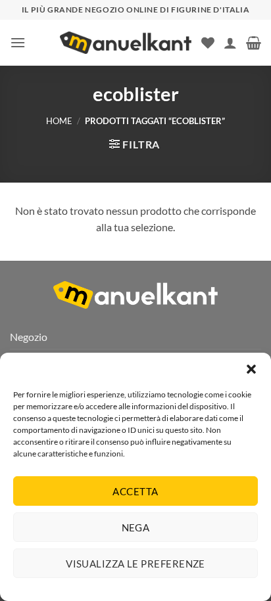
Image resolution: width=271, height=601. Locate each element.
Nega (136, 527)
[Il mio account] (230, 42)
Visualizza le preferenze (135, 563)
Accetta (135, 491)
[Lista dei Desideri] (207, 42)
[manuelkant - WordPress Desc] (125, 43)
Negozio (28, 336)
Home (59, 121)
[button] (251, 369)
